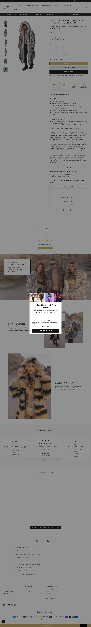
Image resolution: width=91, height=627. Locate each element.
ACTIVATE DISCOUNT (45, 331)
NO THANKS (45, 327)
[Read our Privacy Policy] (58, 323)
